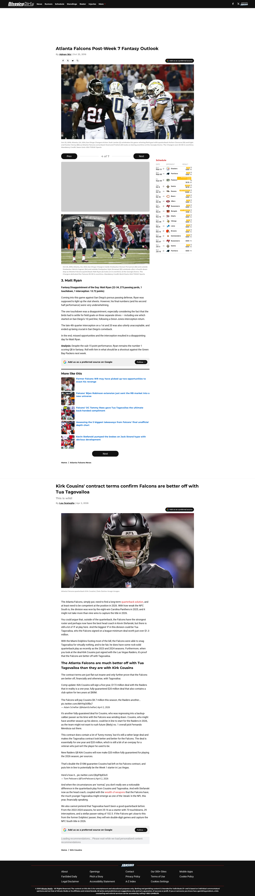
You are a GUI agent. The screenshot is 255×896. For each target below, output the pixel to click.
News (39, 4)
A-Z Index (131, 881)
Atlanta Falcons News (80, 462)
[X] (238, 4)
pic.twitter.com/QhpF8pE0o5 (92, 775)
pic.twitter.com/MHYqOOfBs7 (77, 703)
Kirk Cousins (76, 850)
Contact (130, 871)
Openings (95, 871)
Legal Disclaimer (70, 881)
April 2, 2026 (104, 707)
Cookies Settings (160, 881)
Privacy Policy (133, 876)
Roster (83, 4)
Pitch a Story (96, 876)
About (64, 871)
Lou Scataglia (66, 503)
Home (64, 462)
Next (141, 156)
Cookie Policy (187, 876)
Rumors (48, 4)
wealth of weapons (115, 792)
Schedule (59, 4)
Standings (72, 4)
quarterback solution (132, 601)
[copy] (77, 60)
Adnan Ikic (65, 54)
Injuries (92, 4)
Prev (69, 156)
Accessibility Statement (102, 881)
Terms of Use (158, 876)
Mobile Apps (186, 871)
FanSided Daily (69, 876)
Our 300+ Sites (158, 871)
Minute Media (47, 889)
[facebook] (233, 4)
